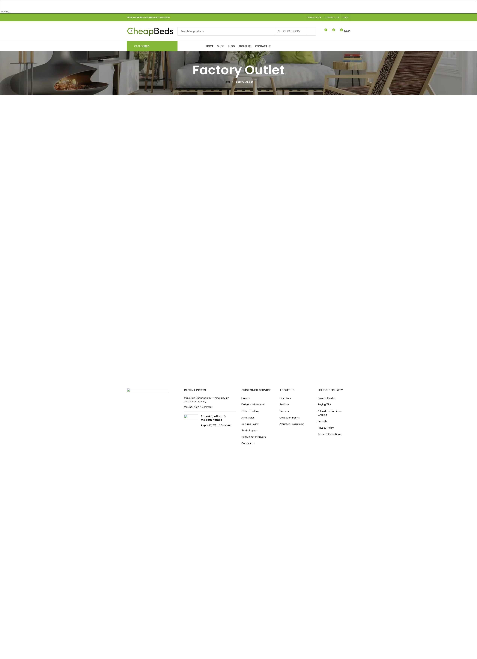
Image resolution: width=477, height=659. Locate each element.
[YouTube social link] (296, 17)
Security (322, 421)
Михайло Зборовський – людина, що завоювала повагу (206, 399)
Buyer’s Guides (326, 398)
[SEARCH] (311, 31)
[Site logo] (150, 30)
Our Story (285, 398)
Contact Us (248, 443)
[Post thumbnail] (191, 421)
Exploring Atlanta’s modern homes (213, 418)
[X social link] (287, 17)
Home (227, 81)
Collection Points (289, 417)
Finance (245, 398)
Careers (284, 410)
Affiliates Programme (291, 423)
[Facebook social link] (283, 17)
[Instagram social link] (292, 17)
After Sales (248, 417)
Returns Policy (249, 423)
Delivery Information (253, 404)
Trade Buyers (249, 430)
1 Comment (206, 407)
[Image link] (147, 528)
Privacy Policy (326, 427)
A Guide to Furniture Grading (330, 412)
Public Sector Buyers (253, 436)
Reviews (284, 404)
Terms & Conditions (329, 434)
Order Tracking (250, 410)
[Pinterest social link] (301, 17)
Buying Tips (325, 404)
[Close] (4, 4)
